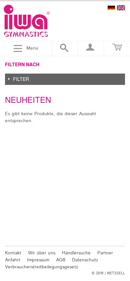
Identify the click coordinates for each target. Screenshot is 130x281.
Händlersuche (76, 253)
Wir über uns (41, 253)
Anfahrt (12, 260)
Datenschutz (85, 260)
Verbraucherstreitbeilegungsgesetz (41, 267)
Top (121, 237)
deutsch (111, 7)
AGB (60, 260)
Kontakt (13, 253)
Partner (105, 253)
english (121, 7)
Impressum (38, 260)
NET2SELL (116, 273)
